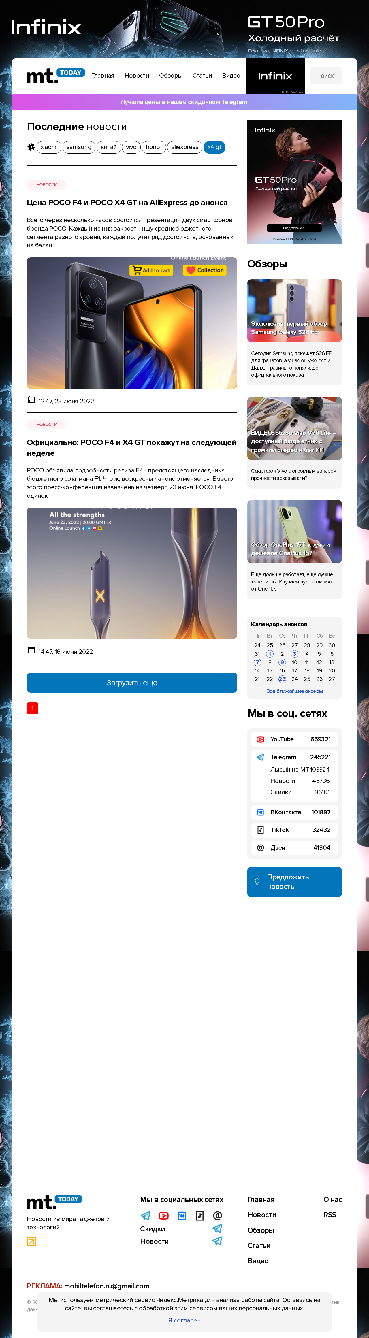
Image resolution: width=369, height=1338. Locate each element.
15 (269, 670)
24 (257, 645)
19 (319, 670)
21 (257, 679)
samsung (79, 147)
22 (270, 679)
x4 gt (214, 147)
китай (109, 147)
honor (154, 147)
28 (307, 645)
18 (307, 670)
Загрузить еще (132, 683)
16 (282, 670)
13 (332, 662)
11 (307, 662)
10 (294, 662)
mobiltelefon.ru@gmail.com (106, 1286)
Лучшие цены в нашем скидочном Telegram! (184, 102)
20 (332, 670)
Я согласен (184, 1320)
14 (257, 670)
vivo (131, 147)
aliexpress (184, 147)
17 (294, 670)
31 (257, 654)
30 (332, 645)
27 (294, 645)
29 (319, 645)
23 (282, 679)
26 (282, 645)
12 (319, 662)
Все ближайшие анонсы (294, 691)
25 (270, 645)
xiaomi (49, 147)
